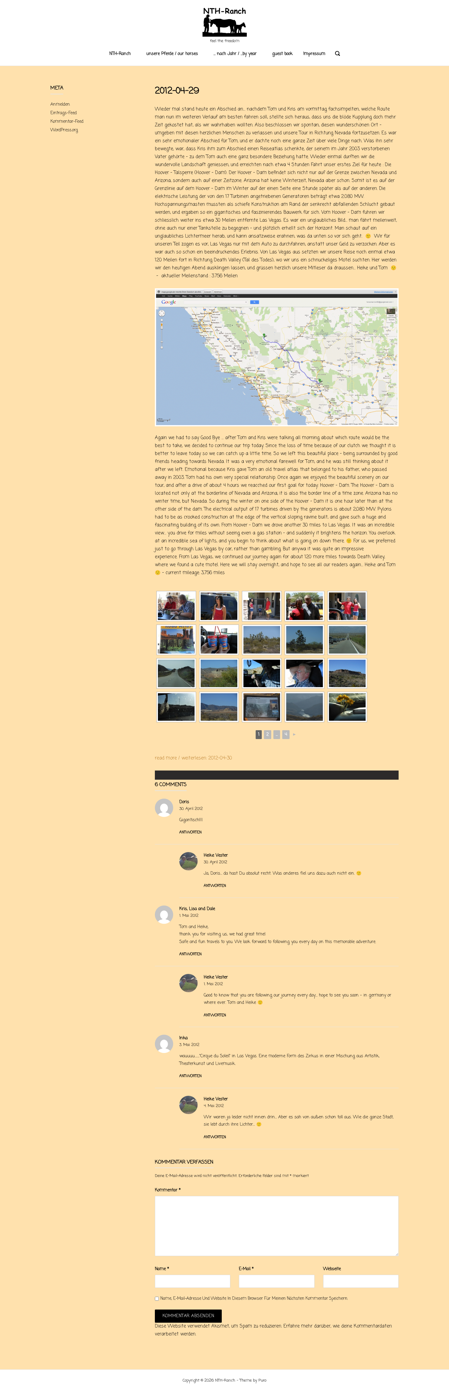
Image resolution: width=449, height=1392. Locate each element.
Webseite (332, 1269)
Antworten (190, 832)
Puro (262, 1380)
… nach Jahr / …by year (235, 54)
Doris (184, 802)
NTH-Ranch (120, 54)
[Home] (225, 23)
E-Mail (246, 1269)
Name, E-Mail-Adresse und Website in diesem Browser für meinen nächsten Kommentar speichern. (254, 1298)
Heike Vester (216, 855)
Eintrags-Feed (63, 113)
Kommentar (168, 1190)
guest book (282, 54)
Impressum (314, 54)
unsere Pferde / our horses (172, 54)
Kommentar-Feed (66, 121)
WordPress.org (64, 130)
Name (162, 1269)
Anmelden (60, 104)
